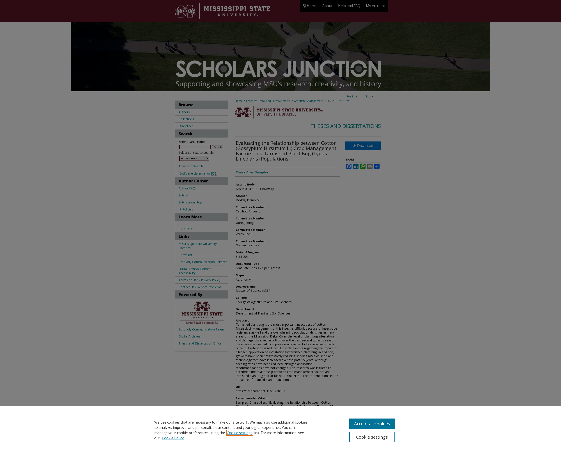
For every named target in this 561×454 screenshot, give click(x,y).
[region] (280, 430)
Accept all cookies (372, 424)
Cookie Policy (173, 438)
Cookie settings (239, 432)
